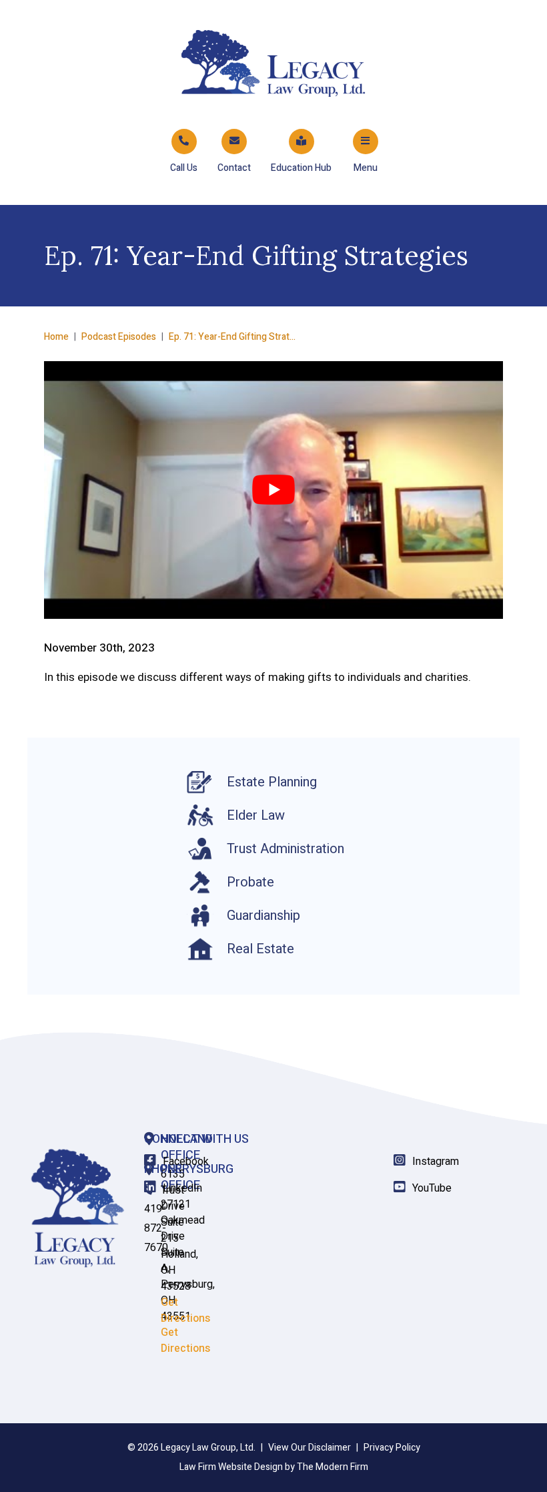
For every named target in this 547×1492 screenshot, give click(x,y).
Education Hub (301, 168)
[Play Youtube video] (273, 490)
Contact (234, 168)
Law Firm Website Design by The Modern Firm (273, 1467)
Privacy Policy (392, 1448)
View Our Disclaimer (309, 1448)
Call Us (183, 168)
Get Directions (185, 1340)
